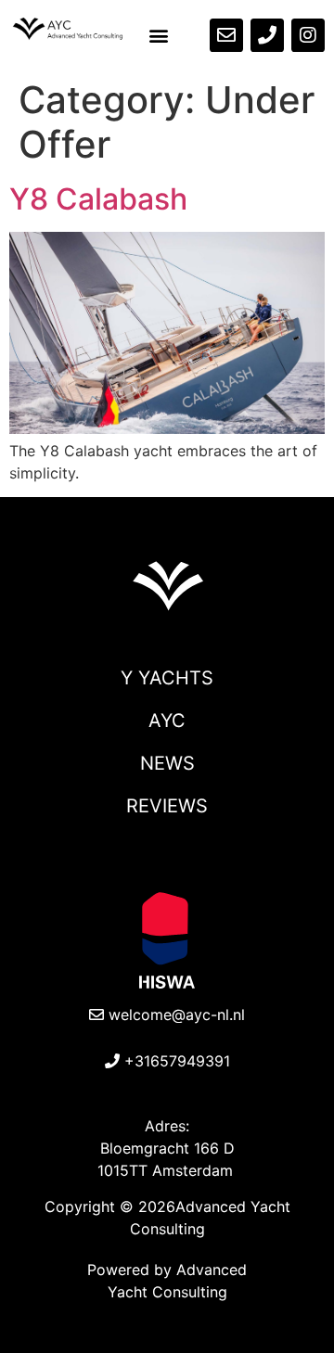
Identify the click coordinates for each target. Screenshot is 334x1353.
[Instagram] (308, 35)
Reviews (167, 806)
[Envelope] (226, 35)
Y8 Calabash (98, 199)
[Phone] (267, 35)
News (167, 763)
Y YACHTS (167, 678)
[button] (159, 35)
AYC (167, 720)
